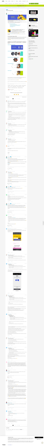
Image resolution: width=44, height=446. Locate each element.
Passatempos (20, 3)
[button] (32, 3)
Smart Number (19, 85)
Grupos (13, 3)
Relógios (23, 86)
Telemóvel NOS (30, 49)
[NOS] (3, 1)
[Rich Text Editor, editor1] (16, 433)
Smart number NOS (24, 85)
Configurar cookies (39, 439)
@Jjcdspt (8, 163)
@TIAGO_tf (14, 204)
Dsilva (8, 129)
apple (14, 85)
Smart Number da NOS (19, 86)
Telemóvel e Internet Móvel (14, 7)
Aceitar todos (39, 437)
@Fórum (13, 404)
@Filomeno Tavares (11, 412)
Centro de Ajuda (9, 7)
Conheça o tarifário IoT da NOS (31, 50)
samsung (12, 85)
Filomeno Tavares (9, 228)
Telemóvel (19, 7)
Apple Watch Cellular (14, 86)
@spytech (9, 159)
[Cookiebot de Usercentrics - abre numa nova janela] (3, 444)
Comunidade (6, 7)
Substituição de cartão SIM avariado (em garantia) (33, 56)
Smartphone (9, 85)
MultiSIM (9, 86)
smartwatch (16, 85)
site (16, 77)
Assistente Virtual (16, 3)
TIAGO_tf (8, 194)
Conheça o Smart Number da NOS (13, 24)
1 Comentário (30, 55)
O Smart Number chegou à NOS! (12, 23)
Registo (23, 3)
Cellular (11, 86)
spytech (8, 100)
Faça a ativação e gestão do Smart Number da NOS (15, 25)
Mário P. (8, 186)
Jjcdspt (8, 145)
